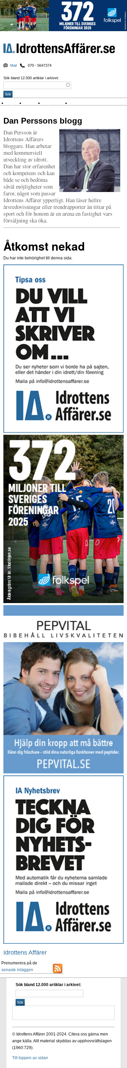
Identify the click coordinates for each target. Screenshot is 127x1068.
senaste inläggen (17, 969)
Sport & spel (57, 103)
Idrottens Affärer (59, 49)
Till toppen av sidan (30, 1057)
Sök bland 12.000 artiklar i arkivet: (31, 78)
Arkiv (76, 103)
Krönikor (34, 103)
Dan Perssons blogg (42, 120)
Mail (13, 65)
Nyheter (15, 103)
